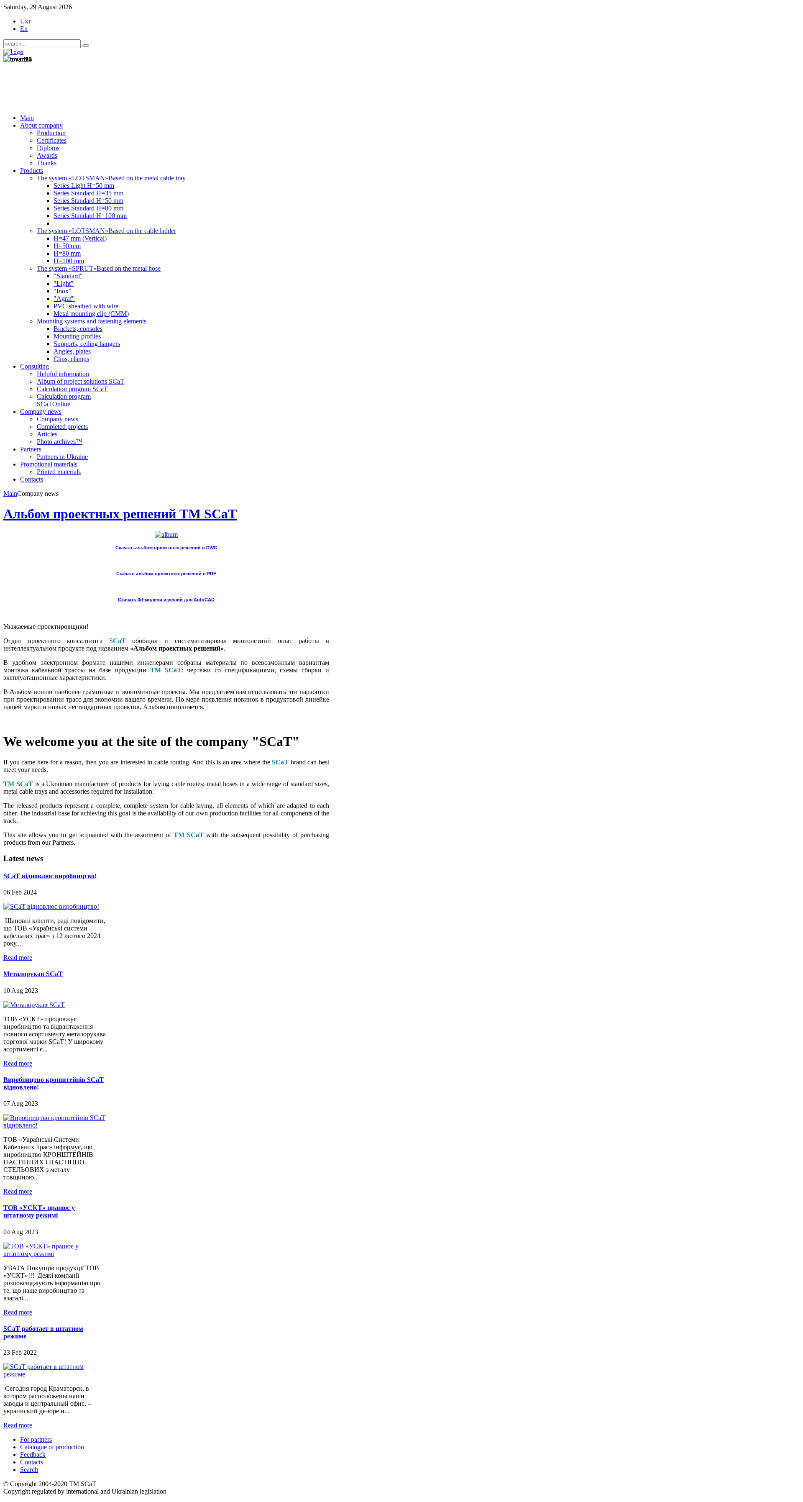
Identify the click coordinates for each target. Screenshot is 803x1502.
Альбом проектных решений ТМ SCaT (120, 513)
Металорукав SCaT (33, 973)
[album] (166, 534)
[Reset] (85, 45)
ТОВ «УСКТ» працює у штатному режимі (39, 1211)
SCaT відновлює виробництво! (50, 875)
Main (10, 493)
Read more (17, 957)
